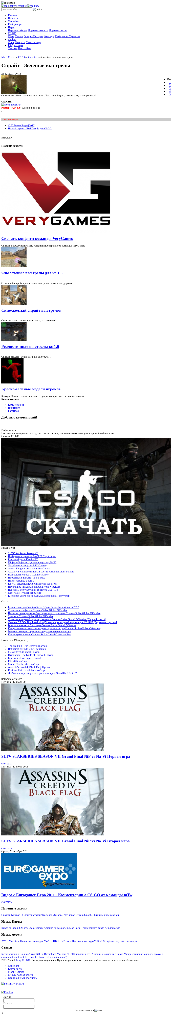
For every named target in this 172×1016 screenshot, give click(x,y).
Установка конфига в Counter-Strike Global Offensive (37, 610)
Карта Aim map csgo (108, 927)
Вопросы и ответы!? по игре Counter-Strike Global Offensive (42, 625)
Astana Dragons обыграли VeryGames (29, 568)
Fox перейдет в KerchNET (23, 559)
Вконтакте (14, 407)
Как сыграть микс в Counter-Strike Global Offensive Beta (39, 634)
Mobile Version (16, 971)
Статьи (19, 36)
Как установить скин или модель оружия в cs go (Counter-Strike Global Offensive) (54, 628)
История (38, 36)
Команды (49, 36)
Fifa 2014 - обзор (17, 661)
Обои (11, 36)
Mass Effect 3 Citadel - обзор (23, 652)
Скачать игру (33, 42)
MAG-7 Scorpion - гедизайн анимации (116, 941)
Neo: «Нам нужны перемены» (25, 592)
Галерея (28, 36)
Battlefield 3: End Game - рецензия (27, 648)
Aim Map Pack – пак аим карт (80, 927)
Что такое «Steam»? (52, 915)
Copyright (13, 965)
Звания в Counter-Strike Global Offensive (30, 616)
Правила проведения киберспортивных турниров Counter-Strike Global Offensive (54, 613)
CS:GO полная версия (20, 974)
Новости (13, 18)
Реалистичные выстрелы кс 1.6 (30, 346)
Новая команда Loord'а (21, 580)
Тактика (12, 48)
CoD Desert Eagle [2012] (21, 125)
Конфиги (20, 42)
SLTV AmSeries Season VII (23, 553)
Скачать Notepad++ (12, 915)
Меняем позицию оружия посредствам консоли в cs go (39, 631)
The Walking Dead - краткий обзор (27, 645)
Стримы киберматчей (106, 915)
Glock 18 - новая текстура (79, 941)
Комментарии (16, 404)
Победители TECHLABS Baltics (26, 577)
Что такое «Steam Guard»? (78, 915)
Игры (11, 27)
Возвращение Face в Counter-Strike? (28, 574)
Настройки (24, 48)
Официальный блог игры (22, 977)
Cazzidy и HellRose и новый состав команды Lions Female (41, 571)
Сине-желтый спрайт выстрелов (31, 310)
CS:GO (12, 33)
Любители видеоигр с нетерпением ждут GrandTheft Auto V (42, 673)
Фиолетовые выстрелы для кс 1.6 (31, 273)
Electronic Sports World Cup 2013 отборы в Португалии (39, 595)
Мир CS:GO (23, 960)
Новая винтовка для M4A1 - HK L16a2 (42, 941)
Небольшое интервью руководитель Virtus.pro (34, 586)
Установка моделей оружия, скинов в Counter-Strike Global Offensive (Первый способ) (57, 619)
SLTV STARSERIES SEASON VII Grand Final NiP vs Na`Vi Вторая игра (65, 841)
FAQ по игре (15, 45)
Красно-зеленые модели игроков (31, 389)
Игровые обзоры (17, 30)
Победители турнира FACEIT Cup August (32, 556)
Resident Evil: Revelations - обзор (26, 670)
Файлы (12, 39)
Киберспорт (62, 36)
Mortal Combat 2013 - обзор (23, 664)
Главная (12, 15)
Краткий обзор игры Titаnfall (24, 658)
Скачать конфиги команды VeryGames (37, 238)
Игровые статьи (58, 30)
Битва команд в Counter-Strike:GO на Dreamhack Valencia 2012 (43, 607)
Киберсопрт (15, 24)
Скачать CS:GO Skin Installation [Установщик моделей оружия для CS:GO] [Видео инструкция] (62, 622)
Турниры (74, 36)
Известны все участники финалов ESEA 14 (33, 589)
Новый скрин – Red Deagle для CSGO (30, 128)
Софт (11, 42)
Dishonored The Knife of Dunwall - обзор (30, 655)
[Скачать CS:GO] (86, 545)
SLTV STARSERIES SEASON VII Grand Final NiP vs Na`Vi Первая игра (65, 756)
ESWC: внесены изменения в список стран (32, 583)
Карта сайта (15, 968)
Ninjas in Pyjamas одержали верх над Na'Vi (32, 562)
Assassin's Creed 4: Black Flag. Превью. (30, 667)
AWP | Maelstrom (10, 941)
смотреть (6, 763)
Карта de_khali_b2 (11, 927)
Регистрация (19, 5)
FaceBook (13, 410)
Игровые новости (38, 30)
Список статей (32, 915)
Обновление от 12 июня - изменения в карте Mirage (101, 954)
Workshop (13, 21)
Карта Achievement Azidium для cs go (43, 927)
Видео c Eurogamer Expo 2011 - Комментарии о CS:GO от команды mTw (66, 895)
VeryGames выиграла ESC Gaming (27, 565)
